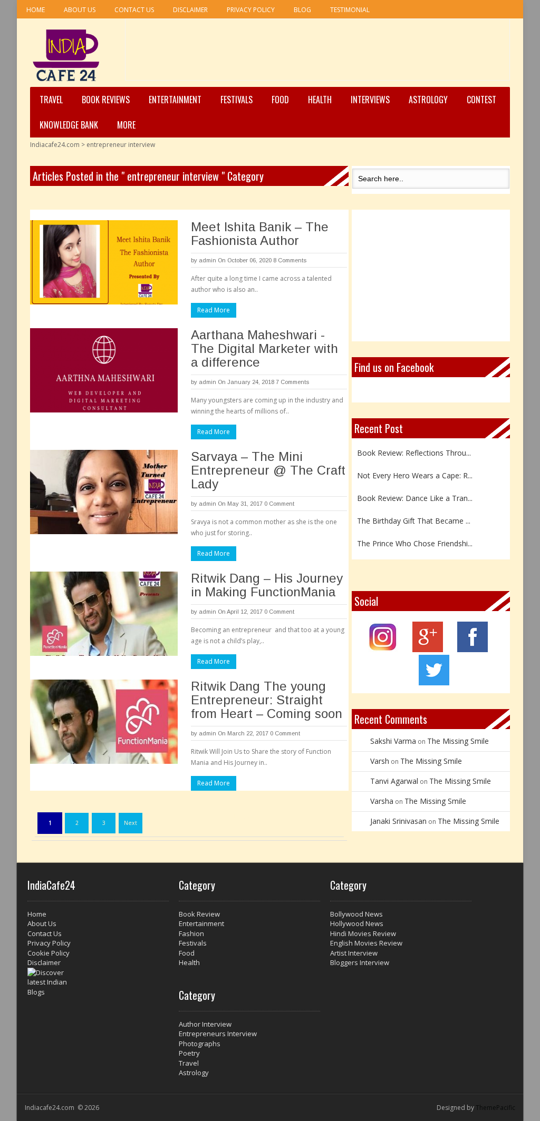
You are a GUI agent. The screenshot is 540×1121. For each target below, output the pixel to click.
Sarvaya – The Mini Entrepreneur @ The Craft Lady (268, 470)
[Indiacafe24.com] (66, 55)
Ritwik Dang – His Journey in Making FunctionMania (267, 585)
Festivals (236, 99)
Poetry (189, 1053)
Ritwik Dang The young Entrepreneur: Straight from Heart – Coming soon (266, 700)
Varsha (381, 801)
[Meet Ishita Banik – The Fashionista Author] (104, 262)
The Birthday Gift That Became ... (413, 519)
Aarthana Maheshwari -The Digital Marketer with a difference (264, 348)
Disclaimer (190, 9)
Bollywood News (356, 914)
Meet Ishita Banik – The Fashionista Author (260, 234)
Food (280, 99)
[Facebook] (472, 649)
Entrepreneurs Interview (218, 1033)
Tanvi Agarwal (394, 781)
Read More (213, 310)
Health (320, 99)
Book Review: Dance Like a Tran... (414, 496)
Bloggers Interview (359, 962)
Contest (481, 99)
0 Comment (279, 503)
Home (35, 9)
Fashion (191, 933)
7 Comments (292, 382)
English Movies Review (366, 943)
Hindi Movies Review (363, 933)
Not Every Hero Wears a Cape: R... (414, 474)
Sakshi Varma (393, 741)
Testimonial (350, 9)
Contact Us (134, 9)
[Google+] (427, 649)
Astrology (428, 99)
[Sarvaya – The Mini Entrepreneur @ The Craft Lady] (104, 492)
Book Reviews (106, 99)
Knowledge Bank (69, 125)
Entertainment (175, 99)
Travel (51, 99)
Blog (302, 9)
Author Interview (205, 1024)
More (126, 125)
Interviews (370, 99)
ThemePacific (495, 1107)
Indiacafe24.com (55, 144)
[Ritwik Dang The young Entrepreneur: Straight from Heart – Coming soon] (104, 722)
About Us (79, 9)
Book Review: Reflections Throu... (414, 451)
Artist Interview (354, 953)
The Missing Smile (458, 741)
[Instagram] (383, 649)
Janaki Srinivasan (398, 821)
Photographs (199, 1043)
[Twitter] (434, 682)
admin (207, 260)
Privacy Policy (251, 9)
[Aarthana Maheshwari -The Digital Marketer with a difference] (104, 370)
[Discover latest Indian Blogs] (98, 982)
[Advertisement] (317, 53)
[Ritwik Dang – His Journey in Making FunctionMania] (104, 614)
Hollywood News (356, 923)
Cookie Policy (48, 953)
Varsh (379, 761)
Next (130, 823)
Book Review (199, 914)
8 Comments (289, 260)
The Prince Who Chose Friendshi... (414, 542)
